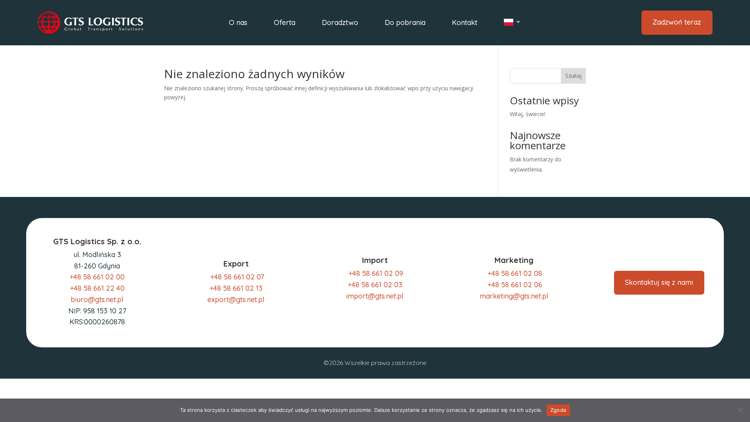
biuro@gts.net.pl (97, 299)
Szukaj (573, 75)
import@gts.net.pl (375, 295)
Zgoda (558, 410)
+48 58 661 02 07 (237, 276)
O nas (238, 23)
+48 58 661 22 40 (97, 288)
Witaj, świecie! (527, 114)
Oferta (284, 23)
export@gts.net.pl (235, 299)
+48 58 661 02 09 (374, 273)
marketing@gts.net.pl (514, 295)
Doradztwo (340, 23)
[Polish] (512, 24)
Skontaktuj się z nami (659, 282)
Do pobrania (405, 23)
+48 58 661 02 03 (375, 284)
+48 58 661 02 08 (515, 273)
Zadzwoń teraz (677, 22)
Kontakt (464, 23)
